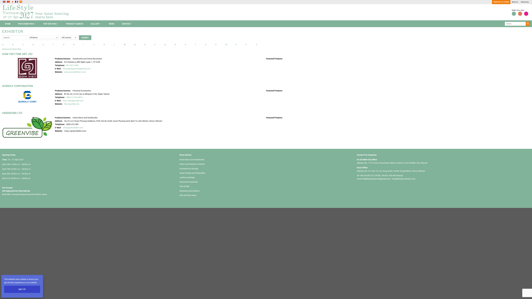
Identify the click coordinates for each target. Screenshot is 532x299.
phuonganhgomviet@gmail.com (76, 69)
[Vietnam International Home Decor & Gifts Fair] (36, 12)
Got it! (22, 289)
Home (8, 24)
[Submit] (528, 24)
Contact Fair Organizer (367, 155)
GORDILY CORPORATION (17, 86)
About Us (515, 2)
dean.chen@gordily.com (73, 101)
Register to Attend (501, 2)
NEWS (111, 24)
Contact (126, 24)
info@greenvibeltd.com (73, 128)
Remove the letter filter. (12, 49)
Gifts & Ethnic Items (187, 195)
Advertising (525, 2)
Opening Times (9, 155)
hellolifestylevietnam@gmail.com (376, 179)
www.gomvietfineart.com (75, 72)
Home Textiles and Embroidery (192, 173)
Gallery (95, 24)
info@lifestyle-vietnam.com (403, 179)
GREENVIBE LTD (12, 113)
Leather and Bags (187, 177)
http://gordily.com (71, 104)
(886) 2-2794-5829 (74, 97)
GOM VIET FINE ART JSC (17, 54)
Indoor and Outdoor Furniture (192, 164)
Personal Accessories (188, 182)
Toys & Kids (184, 186)
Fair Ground (7, 188)
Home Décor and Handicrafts (191, 159)
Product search (74, 24)
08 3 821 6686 (72, 65)
